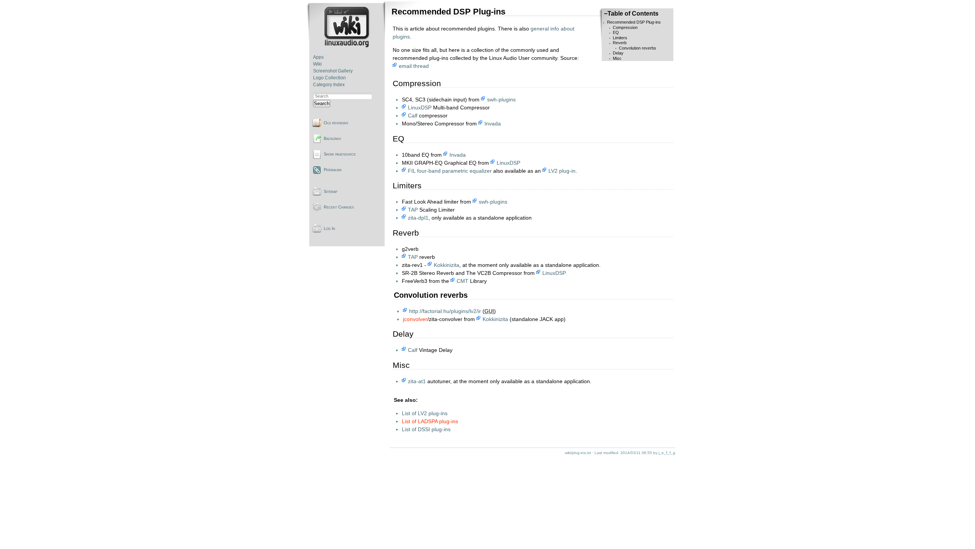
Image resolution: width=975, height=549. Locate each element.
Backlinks (332, 138)
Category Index (329, 84)
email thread (414, 66)
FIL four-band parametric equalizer (450, 171)
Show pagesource (340, 154)
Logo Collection (329, 77)
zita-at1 (417, 381)
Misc (617, 58)
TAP (413, 210)
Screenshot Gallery (333, 71)
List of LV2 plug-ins (425, 413)
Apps (318, 57)
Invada (492, 123)
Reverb (620, 42)
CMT (462, 281)
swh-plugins (501, 99)
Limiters (620, 37)
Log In (329, 228)
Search (321, 103)
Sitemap (330, 191)
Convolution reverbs (637, 48)
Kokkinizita (446, 265)
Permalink (333, 169)
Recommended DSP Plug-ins (634, 22)
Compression (625, 27)
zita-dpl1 (418, 218)
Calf (412, 115)
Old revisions (336, 122)
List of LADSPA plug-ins (430, 421)
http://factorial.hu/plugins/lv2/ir (445, 311)
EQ (616, 32)
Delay (618, 53)
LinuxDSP (420, 107)
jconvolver (415, 319)
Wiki (317, 64)
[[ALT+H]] (347, 45)
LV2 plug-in (561, 171)
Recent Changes (339, 207)
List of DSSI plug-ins (426, 429)
